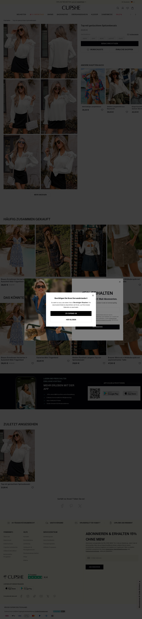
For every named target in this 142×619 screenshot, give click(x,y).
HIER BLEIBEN (71, 320)
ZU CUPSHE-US (71, 313)
